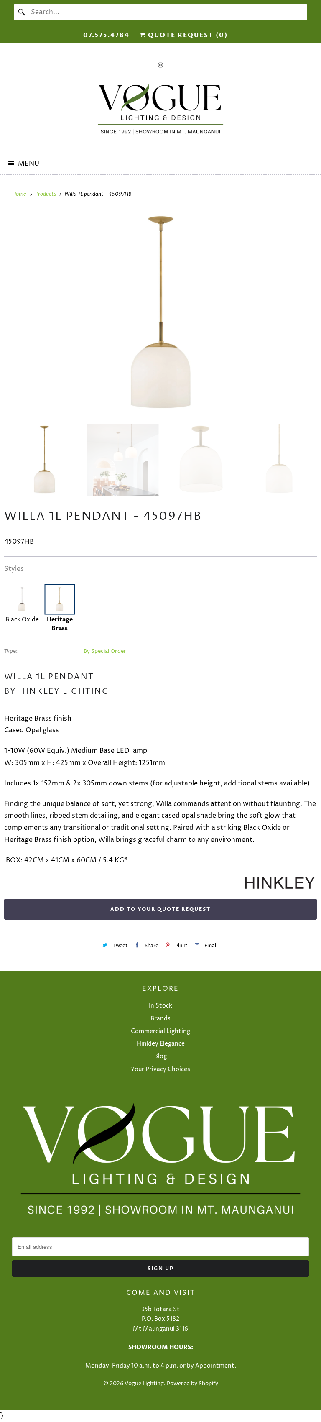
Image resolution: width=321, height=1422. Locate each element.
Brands (160, 1019)
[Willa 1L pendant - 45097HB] (160, 312)
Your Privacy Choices (160, 1069)
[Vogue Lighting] (160, 109)
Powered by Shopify (192, 1383)
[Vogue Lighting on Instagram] (160, 65)
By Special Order (105, 651)
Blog (160, 1056)
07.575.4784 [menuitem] (106, 35)
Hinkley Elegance (161, 1044)
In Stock (160, 1006)
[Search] (22, 12)
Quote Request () (187, 35)
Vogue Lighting (144, 1383)
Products (46, 194)
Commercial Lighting (160, 1031)
